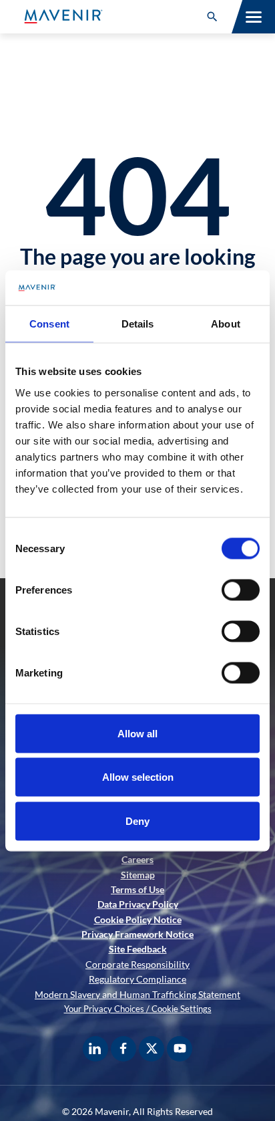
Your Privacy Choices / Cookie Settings (138, 1008)
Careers (137, 859)
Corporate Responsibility (137, 964)
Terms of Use (137, 889)
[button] (212, 17)
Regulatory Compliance (137, 979)
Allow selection (138, 777)
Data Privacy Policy (137, 904)
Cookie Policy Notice (138, 919)
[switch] (241, 589)
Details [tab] (137, 324)
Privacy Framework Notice (137, 934)
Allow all (137, 733)
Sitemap (138, 874)
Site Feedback (138, 949)
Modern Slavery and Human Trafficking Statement (137, 994)
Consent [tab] (49, 324)
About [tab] (225, 324)
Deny (137, 820)
